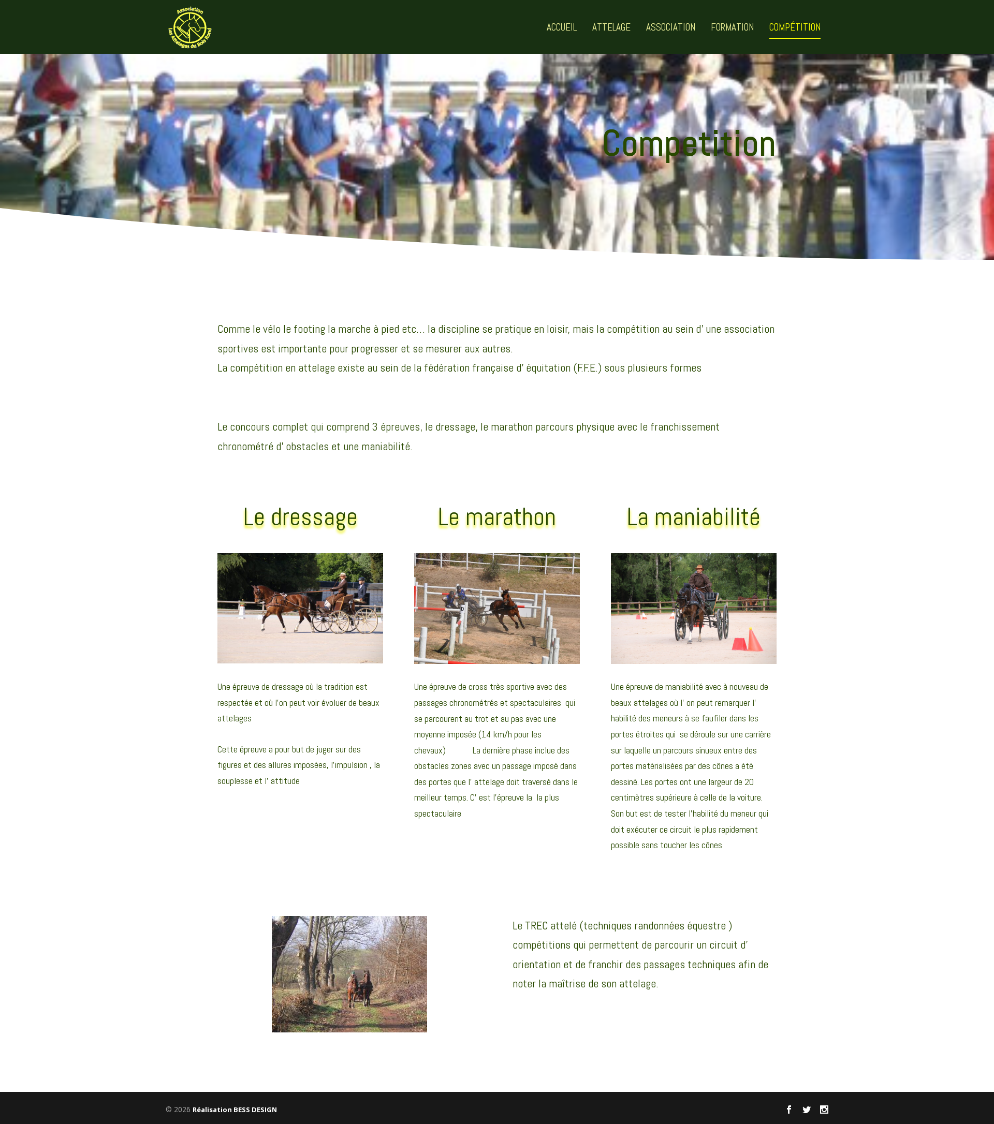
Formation (732, 28)
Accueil (562, 28)
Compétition (795, 28)
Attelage (611, 28)
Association (670, 28)
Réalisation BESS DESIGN (235, 1109)
